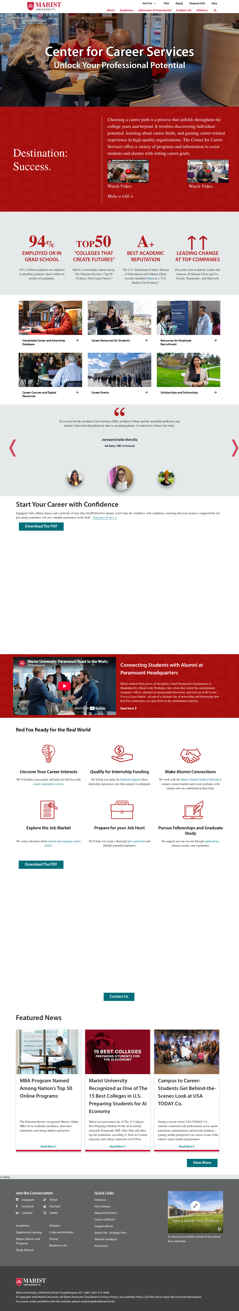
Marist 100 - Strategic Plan (110, 1232)
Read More (127, 708)
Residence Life (58, 1245)
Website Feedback (105, 1239)
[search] (215, 10)
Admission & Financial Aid (154, 10)
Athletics (202, 10)
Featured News (39, 1018)
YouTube (54, 1206)
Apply (179, 3)
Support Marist (103, 1226)
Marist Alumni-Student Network (200, 779)
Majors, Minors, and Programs (28, 1241)
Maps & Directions (105, 1213)
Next (230, 444)
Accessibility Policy (131, 1297)
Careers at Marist (104, 1219)
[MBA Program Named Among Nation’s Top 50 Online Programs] (48, 1051)
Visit (166, 3)
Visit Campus (102, 1206)
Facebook (28, 1206)
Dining (53, 1239)
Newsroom (101, 1246)
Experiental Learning (29, 1232)
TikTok (53, 1200)
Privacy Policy (109, 1297)
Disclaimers (92, 1297)
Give (214, 3)
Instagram (28, 1200)
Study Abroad (24, 1250)
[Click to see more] (77, 340)
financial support (130, 779)
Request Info (197, 3)
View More (202, 1163)
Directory (100, 1200)
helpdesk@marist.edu (101, 1301)
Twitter (53, 1213)
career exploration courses (48, 784)
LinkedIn (27, 1213)
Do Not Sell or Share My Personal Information (173, 1297)
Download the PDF (41, 526)
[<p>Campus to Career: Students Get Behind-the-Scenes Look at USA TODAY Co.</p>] (186, 1051)
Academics (127, 10)
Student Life (184, 10)
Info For (148, 3)
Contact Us (119, 997)
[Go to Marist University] (41, 5)
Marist (151, 278)
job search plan (136, 841)
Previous (8, 444)
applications (212, 841)
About (111, 10)
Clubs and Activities (61, 1232)
